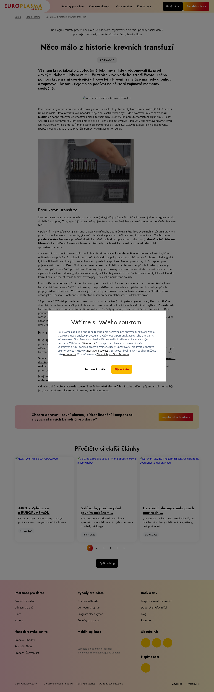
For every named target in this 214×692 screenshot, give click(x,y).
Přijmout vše (88, 343)
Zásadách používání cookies (113, 354)
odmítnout (69, 354)
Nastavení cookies (97, 350)
